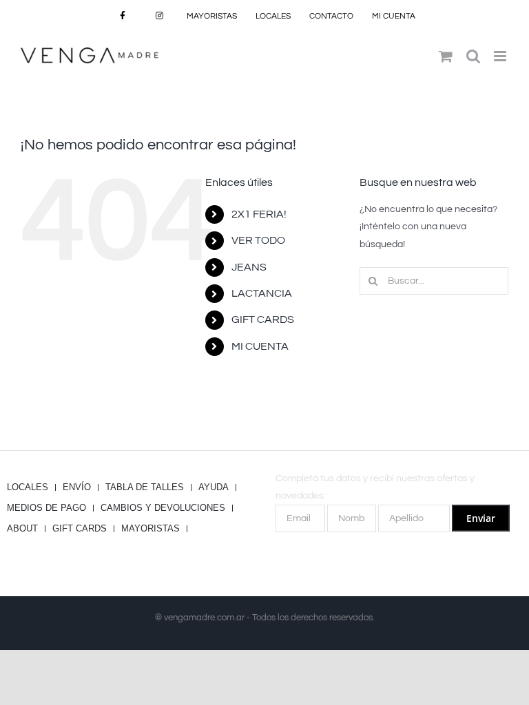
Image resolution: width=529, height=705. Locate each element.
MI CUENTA (260, 346)
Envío (77, 487)
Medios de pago (46, 508)
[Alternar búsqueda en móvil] (473, 56)
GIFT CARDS (262, 319)
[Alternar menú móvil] (501, 56)
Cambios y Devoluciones (163, 508)
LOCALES (27, 487)
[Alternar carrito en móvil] (446, 56)
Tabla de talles (144, 487)
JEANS (249, 267)
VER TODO (258, 240)
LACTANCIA (261, 293)
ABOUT (22, 528)
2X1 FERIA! (259, 214)
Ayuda (213, 487)
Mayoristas (150, 528)
